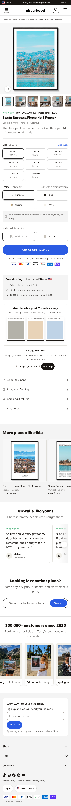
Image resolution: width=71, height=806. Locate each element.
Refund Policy (9, 781)
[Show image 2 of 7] (20, 101)
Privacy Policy (38, 781)
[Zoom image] (8, 89)
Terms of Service (23, 781)
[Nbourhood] (35, 10)
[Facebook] (14, 775)
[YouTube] (23, 775)
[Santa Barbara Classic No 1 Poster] (25, 460)
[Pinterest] (18, 775)
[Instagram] (9, 775)
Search (58, 603)
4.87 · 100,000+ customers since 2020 (30, 112)
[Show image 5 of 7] (57, 101)
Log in (8, 788)
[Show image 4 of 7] (45, 101)
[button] (35, 58)
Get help (48, 366)
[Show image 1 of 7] (8, 101)
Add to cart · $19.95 (35, 250)
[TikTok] (4, 775)
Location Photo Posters (14, 19)
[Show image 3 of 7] (32, 101)
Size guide (63, 144)
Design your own (28, 366)
